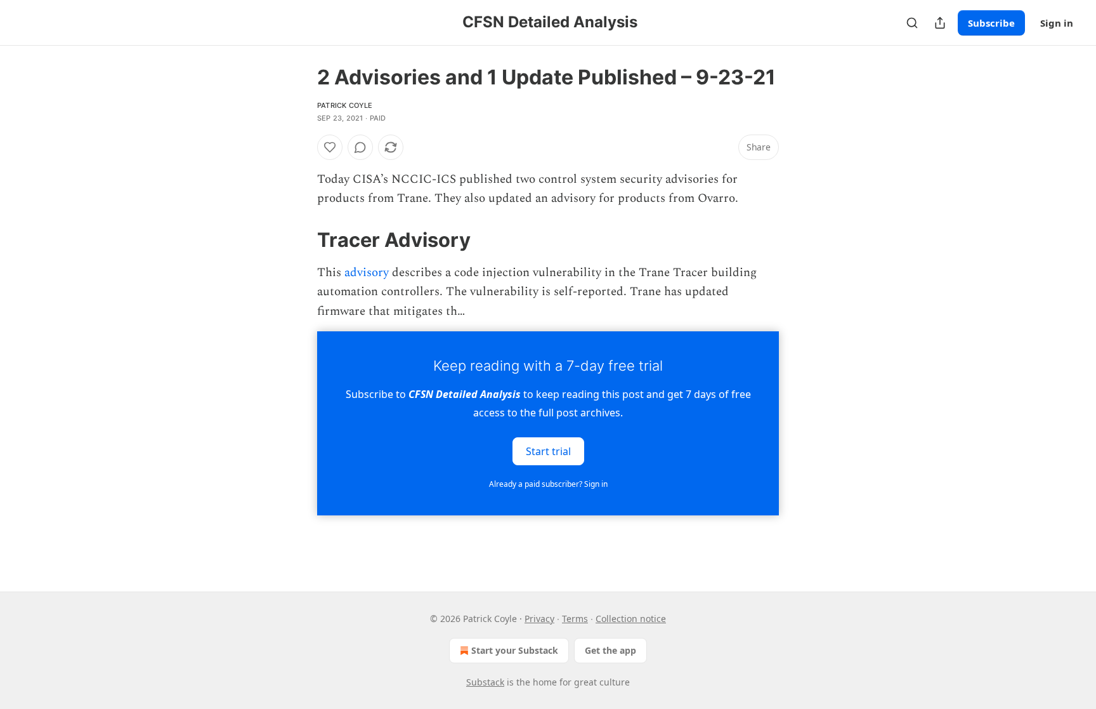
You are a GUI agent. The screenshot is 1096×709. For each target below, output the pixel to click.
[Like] (329, 147)
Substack (485, 682)
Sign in (1056, 23)
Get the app (610, 650)
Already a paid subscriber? (548, 484)
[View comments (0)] (360, 147)
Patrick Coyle (345, 105)
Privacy (539, 619)
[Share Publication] (940, 23)
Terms (575, 619)
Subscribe (991, 23)
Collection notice (631, 619)
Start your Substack (514, 650)
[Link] (299, 240)
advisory (366, 272)
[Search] (912, 23)
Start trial (548, 451)
